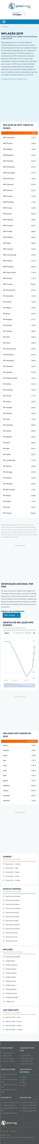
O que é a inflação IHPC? (29, 1105)
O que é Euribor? (8, 1053)
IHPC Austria (7, 143)
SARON (24, 1077)
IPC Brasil (6, 313)
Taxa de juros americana (12, 896)
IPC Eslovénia (8, 366)
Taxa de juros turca (11, 941)
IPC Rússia (7, 495)
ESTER (24, 1080)
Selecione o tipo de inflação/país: (13, 611)
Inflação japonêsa (10, 989)
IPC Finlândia (8, 390)
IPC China (6, 343)
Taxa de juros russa (11, 933)
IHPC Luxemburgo (9, 255)
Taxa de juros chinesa (12, 912)
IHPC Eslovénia (8, 179)
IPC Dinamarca (8, 355)
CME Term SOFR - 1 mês (12, 1017)
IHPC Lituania (8, 249)
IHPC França (7, 208)
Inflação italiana (10, 985)
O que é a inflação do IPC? (11, 1102)
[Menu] (3, 21)
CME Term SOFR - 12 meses (13, 1029)
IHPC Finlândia (8, 202)
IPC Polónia (7, 478)
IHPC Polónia (7, 261)
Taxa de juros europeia (12, 916)
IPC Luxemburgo (9, 460)
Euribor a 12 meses (9, 1061)
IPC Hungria (7, 413)
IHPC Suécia (7, 278)
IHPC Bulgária (8, 155)
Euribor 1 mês (7, 1055)
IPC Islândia (7, 437)
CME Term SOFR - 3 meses (13, 1021)
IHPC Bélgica (7, 149)
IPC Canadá (7, 325)
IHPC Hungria (8, 225)
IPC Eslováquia (8, 360)
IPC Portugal (7, 484)
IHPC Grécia (7, 214)
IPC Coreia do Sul (9, 349)
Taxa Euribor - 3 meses (12, 872)
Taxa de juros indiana (12, 920)
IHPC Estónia (7, 190)
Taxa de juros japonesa (12, 925)
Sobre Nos (13, 1131)
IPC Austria (7, 302)
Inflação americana (11, 965)
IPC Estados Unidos (10, 378)
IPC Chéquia (7, 331)
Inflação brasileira (11, 973)
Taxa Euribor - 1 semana (12, 864)
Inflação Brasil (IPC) (9, 1105)
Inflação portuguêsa (11, 997)
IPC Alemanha (8, 296)
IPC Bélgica (7, 308)
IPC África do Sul (9, 290)
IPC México (7, 466)
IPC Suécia (7, 501)
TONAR (24, 1085)
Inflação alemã (10, 961)
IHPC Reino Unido (9, 272)
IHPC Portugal (8, 267)
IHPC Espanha (8, 184)
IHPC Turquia (8, 284)
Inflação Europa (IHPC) (29, 1108)
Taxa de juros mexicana (12, 929)
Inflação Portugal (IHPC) (29, 1111)
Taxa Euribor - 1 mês (11, 868)
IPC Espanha (7, 372)
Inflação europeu (10, 981)
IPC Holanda (7, 407)
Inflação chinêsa (10, 977)
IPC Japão (7, 454)
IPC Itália (6, 448)
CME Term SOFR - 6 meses (13, 1025)
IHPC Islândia (8, 237)
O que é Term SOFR (27, 1058)
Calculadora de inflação (12, 957)
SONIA (24, 1082)
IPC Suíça (6, 507)
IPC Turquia (7, 513)
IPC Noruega (7, 472)
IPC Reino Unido (9, 490)
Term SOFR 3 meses (28, 1064)
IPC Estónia (7, 384)
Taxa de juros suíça (11, 937)
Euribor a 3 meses (8, 1058)
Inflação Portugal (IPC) (10, 1113)
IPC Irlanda (7, 431)
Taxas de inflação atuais (29, 1102)
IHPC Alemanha (8, 137)
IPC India (6, 419)
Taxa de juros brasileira (12, 900)
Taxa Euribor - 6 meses (12, 876)
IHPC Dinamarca (9, 167)
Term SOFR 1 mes (27, 1061)
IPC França (7, 396)
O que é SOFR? (26, 1055)
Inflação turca (9, 1001)
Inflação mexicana (11, 993)
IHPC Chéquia (8, 161)
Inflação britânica (10, 969)
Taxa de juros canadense (13, 908)
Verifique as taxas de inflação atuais (14, 79)
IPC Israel (6, 443)
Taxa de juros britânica (12, 904)
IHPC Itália (7, 243)
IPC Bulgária (7, 319)
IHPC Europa (7, 196)
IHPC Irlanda (7, 231)
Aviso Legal (4, 1131)
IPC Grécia (7, 401)
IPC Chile (6, 337)
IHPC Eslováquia (9, 173)
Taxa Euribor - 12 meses (12, 880)
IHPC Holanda (8, 220)
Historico (5, 27)
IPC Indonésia (8, 425)
